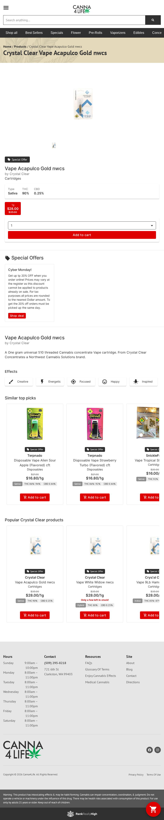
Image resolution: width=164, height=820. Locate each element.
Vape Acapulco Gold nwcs (35, 582)
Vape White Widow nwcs (95, 582)
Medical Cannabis (97, 682)
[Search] (153, 20)
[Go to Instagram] (157, 750)
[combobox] (74, 20)
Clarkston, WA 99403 (58, 674)
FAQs (88, 663)
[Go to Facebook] (149, 750)
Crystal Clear (35, 577)
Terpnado (34, 455)
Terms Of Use (154, 774)
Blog (129, 669)
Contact (131, 676)
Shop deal (17, 315)
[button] (6, 7)
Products (20, 46)
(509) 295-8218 (55, 663)
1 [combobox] (11, 225)
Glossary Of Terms (97, 669)
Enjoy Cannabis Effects (100, 676)
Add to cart (82, 235)
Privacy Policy (136, 774)
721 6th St (51, 669)
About (130, 663)
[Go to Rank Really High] (82, 814)
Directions (133, 682)
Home (7, 46)
